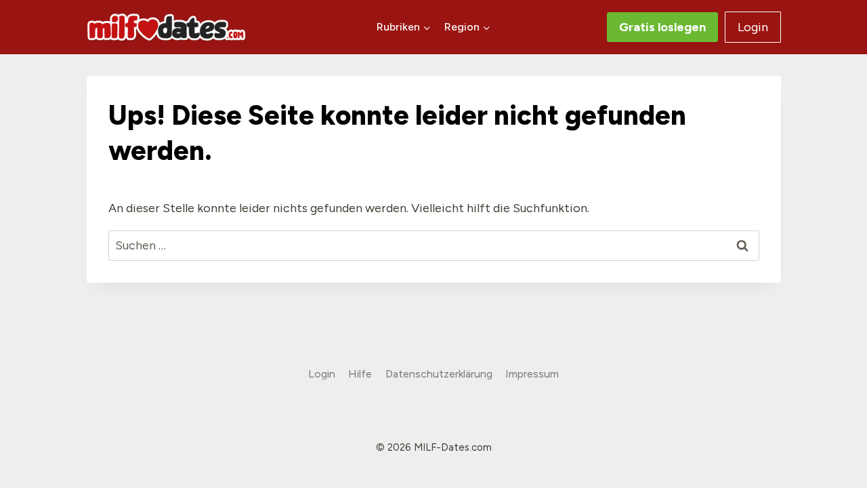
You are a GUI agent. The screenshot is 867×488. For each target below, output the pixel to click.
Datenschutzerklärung (438, 373)
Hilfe (360, 373)
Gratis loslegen (662, 27)
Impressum (532, 373)
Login (753, 27)
